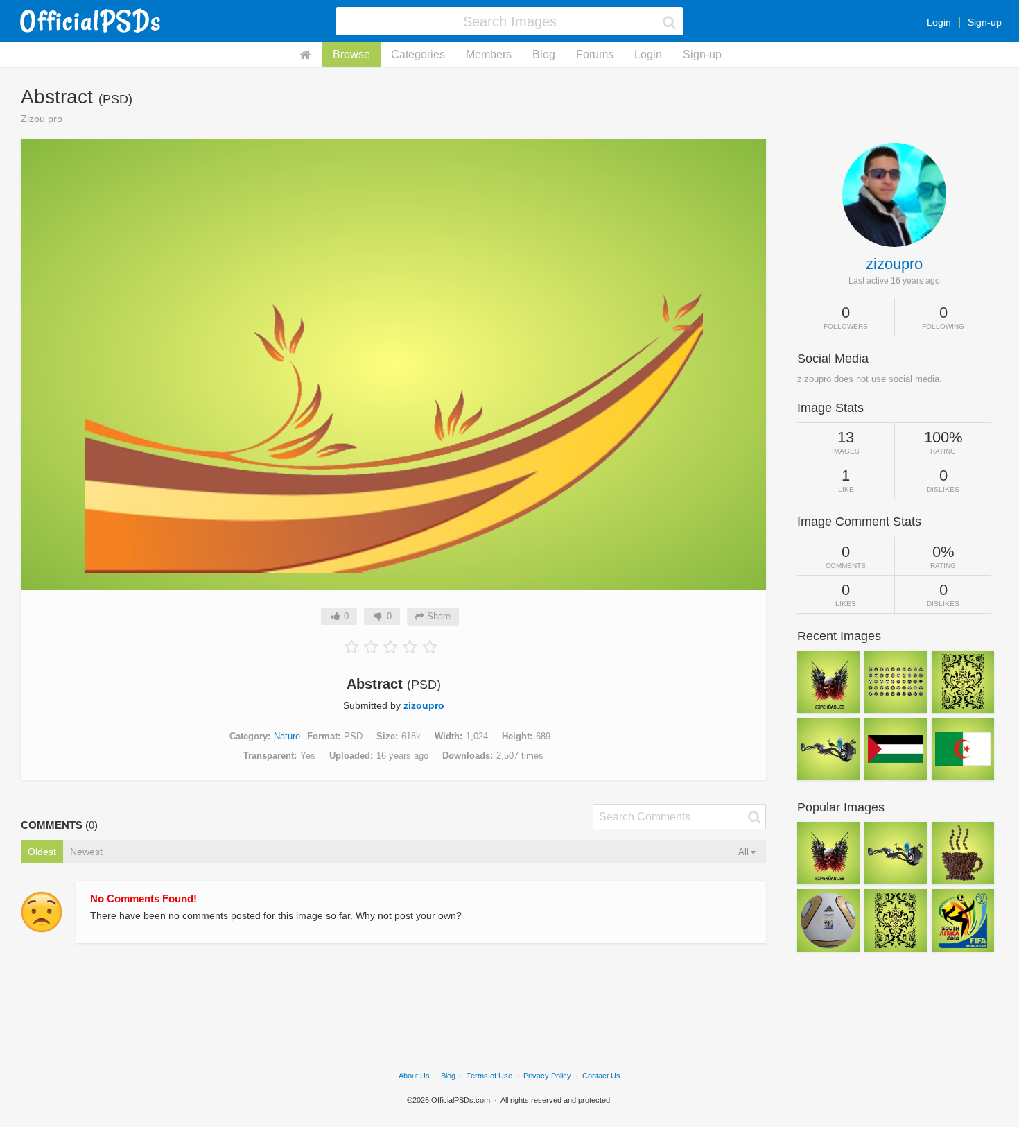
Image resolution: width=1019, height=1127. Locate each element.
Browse (351, 54)
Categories (418, 54)
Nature (287, 736)
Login (939, 22)
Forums (594, 54)
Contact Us (601, 1076)
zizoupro (423, 705)
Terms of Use (489, 1076)
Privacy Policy (547, 1076)
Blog (543, 54)
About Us (414, 1076)
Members (489, 54)
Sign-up (985, 22)
